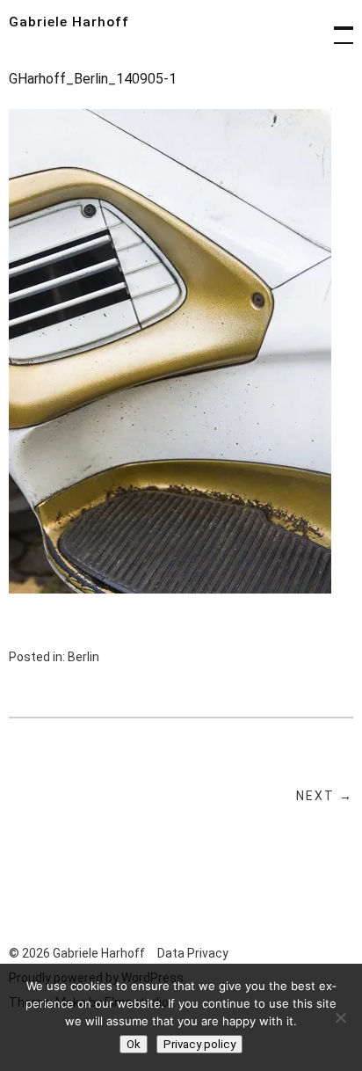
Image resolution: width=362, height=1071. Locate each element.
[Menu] (335, 26)
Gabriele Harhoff (69, 22)
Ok (134, 1044)
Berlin (83, 657)
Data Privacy (192, 953)
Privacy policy (199, 1044)
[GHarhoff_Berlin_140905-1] (170, 588)
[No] (340, 1017)
